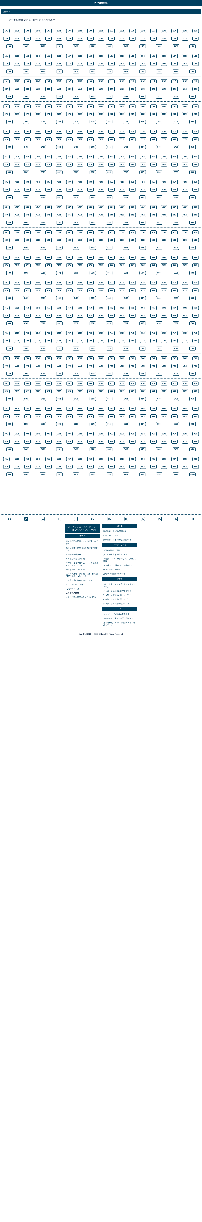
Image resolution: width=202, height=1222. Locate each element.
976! (69, 467)
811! (111, 383)
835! (164, 391)
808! (80, 383)
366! (164, 157)
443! (76, 197)
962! (122, 459)
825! (59, 391)
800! (192, 374)
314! (143, 132)
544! (93, 248)
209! (90, 81)
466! (164, 207)
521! (17, 240)
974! (48, 467)
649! (176, 298)
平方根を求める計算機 (75, 559)
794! (93, 374)
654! (38, 308)
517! (174, 232)
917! (174, 434)
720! (6, 341)
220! (6, 89)
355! (48, 157)
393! (76, 172)
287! (185, 114)
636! (174, 290)
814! (143, 383)
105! (48, 31)
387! (185, 164)
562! (122, 258)
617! (174, 283)
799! (176, 374)
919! (195, 434)
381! (122, 164)
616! (164, 283)
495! (109, 223)
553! (27, 258)
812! (122, 383)
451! (6, 207)
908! (80, 434)
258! (80, 106)
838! (195, 391)
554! (38, 258)
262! (122, 106)
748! (159, 348)
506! (59, 232)
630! (111, 290)
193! (76, 71)
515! (153, 232)
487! (185, 215)
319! (195, 132)
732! (132, 341)
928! (90, 442)
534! (153, 240)
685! (164, 316)
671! (17, 316)
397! (142, 172)
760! (101, 358)
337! (185, 139)
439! (9, 197)
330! (111, 139)
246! (126, 97)
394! (93, 172)
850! (192, 399)
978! (90, 467)
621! (17, 290)
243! (76, 97)
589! (9, 273)
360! (101, 157)
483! (143, 215)
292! (59, 122)
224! (48, 89)
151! (6, 56)
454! (38, 207)
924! (48, 442)
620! (6, 290)
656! (59, 308)
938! (195, 442)
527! (80, 240)
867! (174, 409)
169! (195, 56)
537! (185, 240)
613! (132, 283)
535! (164, 240)
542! (59, 248)
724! (48, 341)
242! (59, 97)
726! (69, 341)
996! (126, 474)
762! (122, 358)
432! (132, 190)
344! (93, 147)
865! (153, 409)
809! (90, 383)
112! (122, 31)
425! (59, 190)
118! (185, 31)
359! (90, 157)
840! (26, 399)
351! (6, 157)
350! (192, 147)
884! (153, 416)
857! (69, 409)
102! (17, 31)
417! (174, 182)
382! (132, 164)
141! (43, 46)
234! (153, 89)
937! (185, 442)
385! (164, 164)
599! (176, 273)
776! (69, 366)
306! (59, 132)
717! (174, 333)
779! (101, 366)
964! (143, 459)
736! (174, 341)
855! (48, 409)
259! (90, 106)
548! (159, 248)
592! (59, 273)
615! (153, 283)
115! (153, 31)
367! (174, 157)
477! (80, 215)
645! (109, 298)
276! (69, 114)
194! (93, 71)
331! (122, 139)
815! (153, 383)
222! (27, 89)
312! (122, 132)
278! (90, 114)
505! (48, 232)
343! (76, 147)
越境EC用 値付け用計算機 (114, 574)
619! (195, 283)
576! (69, 265)
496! (126, 223)
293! (76, 122)
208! (80, 81)
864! (143, 409)
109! (90, 31)
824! (48, 391)
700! (192, 323)
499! (176, 223)
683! (143, 316)
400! (192, 172)
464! (143, 207)
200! (192, 71)
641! (43, 298)
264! (143, 106)
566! (164, 258)
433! (143, 190)
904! (38, 434)
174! (48, 64)
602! (17, 283)
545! (109, 248)
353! (27, 157)
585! (164, 265)
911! (111, 434)
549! (176, 248)
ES (42, 519)
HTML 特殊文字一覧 (111, 570)
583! (143, 265)
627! (80, 290)
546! (126, 248)
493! (76, 223)
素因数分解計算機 (73, 554)
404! (38, 182)
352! (17, 157)
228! (90, 89)
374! (48, 164)
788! (195, 366)
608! (80, 283)
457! (69, 207)
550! (192, 248)
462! (122, 207)
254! (38, 106)
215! (153, 81)
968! (185, 459)
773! (38, 366)
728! (90, 341)
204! (38, 81)
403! (27, 182)
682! (132, 316)
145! (109, 46)
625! (59, 290)
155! (48, 56)
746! (126, 348)
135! (164, 39)
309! (90, 132)
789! (9, 374)
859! (90, 409)
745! (109, 348)
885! (164, 416)
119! (195, 31)
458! (80, 207)
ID (176, 519)
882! (132, 416)
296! (126, 122)
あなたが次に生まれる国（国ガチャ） (119, 618)
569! (195, 258)
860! (101, 409)
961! (111, 459)
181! (122, 64)
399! (176, 172)
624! (48, 290)
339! (9, 147)
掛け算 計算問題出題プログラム (117, 599)
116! (164, 31)
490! (26, 223)
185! (164, 64)
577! (80, 265)
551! (6, 258)
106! (59, 31)
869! (195, 409)
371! (17, 164)
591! (43, 273)
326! (69, 139)
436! (174, 190)
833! (143, 391)
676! (69, 316)
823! (38, 391)
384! (153, 164)
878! (90, 416)
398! (159, 172)
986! (174, 467)
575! (59, 265)
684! (153, 316)
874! (48, 416)
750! (192, 348)
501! (6, 232)
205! (48, 81)
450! (192, 197)
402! (17, 182)
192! (59, 71)
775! (59, 366)
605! (48, 283)
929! (101, 442)
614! (143, 283)
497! (142, 223)
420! (6, 190)
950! (192, 449)
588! (195, 265)
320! (6, 139)
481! (122, 215)
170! (6, 64)
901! (6, 434)
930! (111, 442)
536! (174, 240)
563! (132, 258)
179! (101, 64)
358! (80, 157)
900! (192, 424)
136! (174, 39)
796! (126, 374)
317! (174, 132)
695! (109, 323)
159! (90, 56)
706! (59, 333)
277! (80, 114)
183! (143, 64)
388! (195, 164)
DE (92, 519)
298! (159, 122)
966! (164, 459)
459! (90, 207)
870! (6, 416)
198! (159, 71)
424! (48, 190)
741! (43, 348)
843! (76, 399)
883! (143, 416)
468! (185, 207)
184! (153, 64)
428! (90, 190)
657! (69, 308)
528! (90, 240)
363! (132, 157)
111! (111, 31)
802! (17, 383)
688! (195, 316)
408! (80, 182)
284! (153, 114)
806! (59, 383)
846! (126, 399)
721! (17, 341)
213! (132, 81)
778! (90, 366)
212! (122, 81)
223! (38, 89)
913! (132, 434)
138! (195, 39)
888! (195, 416)
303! (27, 132)
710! (101, 333)
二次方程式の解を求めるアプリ (79, 580)
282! (132, 114)
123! (38, 39)
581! (122, 265)
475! (59, 215)
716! (164, 333)
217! (174, 81)
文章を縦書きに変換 (111, 550)
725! (59, 341)
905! (48, 434)
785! (164, 366)
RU (143, 519)
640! (26, 298)
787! (185, 366)
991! (43, 474)
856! (59, 409)
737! (185, 341)
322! (27, 139)
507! (69, 232)
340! (26, 147)
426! (69, 190)
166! (164, 56)
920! (6, 442)
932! (132, 442)
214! (143, 81)
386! (174, 164)
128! (90, 39)
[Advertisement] (41, 496)
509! (90, 232)
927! (80, 442)
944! (93, 449)
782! (132, 366)
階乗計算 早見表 (72, 589)
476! (69, 215)
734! (153, 341)
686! (174, 316)
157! (69, 56)
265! (153, 106)
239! (9, 97)
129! (101, 39)
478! (90, 215)
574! (48, 265)
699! (176, 323)
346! (126, 147)
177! (80, 64)
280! (111, 114)
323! (38, 139)
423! (38, 190)
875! (59, 416)
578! (90, 265)
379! (101, 164)
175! (59, 64)
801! (6, 383)
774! (48, 366)
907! (69, 434)
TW (109, 519)
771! (17, 366)
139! (9, 46)
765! (153, 358)
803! (27, 383)
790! (26, 374)
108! (80, 31)
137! (185, 39)
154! (38, 56)
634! (153, 290)
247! (142, 97)
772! (27, 366)
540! (26, 248)
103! (27, 31)
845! (109, 399)
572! (27, 265)
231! (122, 89)
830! (111, 391)
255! (48, 106)
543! (76, 248)
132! (132, 39)
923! (38, 442)
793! (76, 374)
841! (43, 399)
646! (126, 298)
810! (101, 383)
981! (122, 467)
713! (132, 333)
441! (43, 197)
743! (76, 348)
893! (76, 424)
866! (164, 409)
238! (195, 89)
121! (17, 39)
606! (59, 283)
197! (142, 71)
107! (69, 31)
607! (69, 283)
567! (174, 258)
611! (111, 283)
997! (142, 474)
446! (126, 197)
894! (93, 424)
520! (6, 240)
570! (6, 265)
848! (159, 399)
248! (159, 97)
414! (143, 182)
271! (17, 114)
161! (111, 56)
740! (26, 348)
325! (59, 139)
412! (122, 182)
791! (43, 374)
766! (164, 358)
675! (59, 316)
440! (26, 197)
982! (132, 467)
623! (38, 290)
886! (174, 416)
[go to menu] (199, 3)
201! (6, 81)
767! (174, 358)
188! (195, 64)
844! (93, 399)
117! (174, 31)
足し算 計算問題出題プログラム (117, 591)
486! (174, 215)
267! (174, 106)
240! (26, 97)
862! (122, 409)
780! (111, 366)
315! (153, 132)
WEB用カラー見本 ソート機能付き (117, 565)
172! (27, 64)
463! (132, 207)
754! (38, 358)
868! (185, 409)
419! (195, 182)
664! (143, 308)
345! (109, 147)
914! (143, 434)
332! (132, 139)
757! (69, 358)
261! (111, 106)
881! (122, 416)
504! (38, 232)
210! (101, 81)
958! (80, 459)
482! (132, 215)
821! (17, 391)
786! (174, 366)
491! (43, 223)
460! (101, 207)
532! (132, 240)
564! (143, 258)
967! (174, 459)
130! (111, 39)
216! (164, 81)
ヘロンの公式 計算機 (74, 585)
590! (26, 273)
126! (69, 39)
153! (27, 56)
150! (192, 46)
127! (80, 39)
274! (48, 114)
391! (43, 172)
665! (153, 308)
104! (38, 31)
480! (111, 215)
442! (59, 197)
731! (122, 341)
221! (17, 89)
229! (101, 89)
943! (76, 449)
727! (80, 341)
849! (176, 399)
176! (69, 64)
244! (93, 97)
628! (90, 290)
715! (153, 333)
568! (185, 258)
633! (143, 290)
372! (27, 164)
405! (48, 182)
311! (111, 132)
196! (126, 71)
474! (48, 215)
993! (76, 474)
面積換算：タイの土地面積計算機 (117, 540)
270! (6, 114)
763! (132, 358)
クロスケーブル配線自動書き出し (117, 614)
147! (142, 46)
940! (26, 449)
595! (109, 273)
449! (176, 197)
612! (122, 283)
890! (26, 424)
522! (27, 240)
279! (101, 114)
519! (195, 232)
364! (143, 157)
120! (6, 39)
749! (176, 348)
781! (122, 366)
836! (174, 391)
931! (122, 442)
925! (59, 442)
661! (111, 308)
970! (6, 467)
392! (59, 172)
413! (132, 182)
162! (122, 56)
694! (93, 323)
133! (143, 39)
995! (109, 474)
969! (195, 459)
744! (93, 348)
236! (174, 89)
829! (101, 391)
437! (185, 190)
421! (17, 190)
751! (6, 358)
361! (111, 157)
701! (6, 333)
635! (164, 290)
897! (142, 424)
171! (17, 64)
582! (132, 265)
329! (101, 139)
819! (195, 383)
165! (153, 56)
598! (159, 273)
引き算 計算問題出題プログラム (117, 595)
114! (143, 31)
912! (122, 434)
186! (174, 64)
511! (111, 232)
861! (111, 409)
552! (17, 258)
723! (38, 341)
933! (143, 442)
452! (17, 207)
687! (185, 316)
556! (59, 258)
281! (122, 114)
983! (143, 467)
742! (59, 348)
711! (111, 333)
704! (38, 333)
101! (6, 31)
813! (132, 383)
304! (38, 132)
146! (126, 46)
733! (143, 341)
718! (185, 333)
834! (153, 391)
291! (43, 122)
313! (132, 132)
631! (122, 290)
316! (164, 132)
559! (90, 258)
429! (101, 190)
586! (174, 265)
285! (164, 114)
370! (6, 164)
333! (143, 139)
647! (142, 298)
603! (27, 283)
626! (69, 290)
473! (38, 215)
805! (48, 383)
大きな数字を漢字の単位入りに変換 (81, 597)
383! (143, 164)
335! (164, 139)
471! (17, 215)
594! (93, 273)
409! (90, 182)
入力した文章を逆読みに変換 (115, 554)
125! (59, 39)
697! (142, 323)
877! (80, 416)
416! (164, 182)
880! (111, 416)
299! (176, 122)
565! (153, 258)
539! (9, 248)
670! (6, 316)
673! (38, 316)
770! (6, 366)
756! (59, 358)
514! (143, 232)
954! (38, 459)
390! (26, 172)
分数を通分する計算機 (75, 570)
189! (9, 71)
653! (27, 308)
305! (48, 132)
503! (27, 232)
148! (159, 46)
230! (111, 89)
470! (6, 215)
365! (153, 157)
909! (90, 434)
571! (17, 265)
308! (80, 132)
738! (195, 341)
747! (142, 348)
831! (122, 391)
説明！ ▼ (7, 12)
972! (27, 467)
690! (26, 323)
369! (195, 157)
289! (9, 122)
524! (48, 240)
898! (159, 424)
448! (159, 197)
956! (59, 459)
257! (69, 106)
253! (27, 106)
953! (27, 459)
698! (159, 323)
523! (38, 240)
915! (153, 434)
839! (9, 399)
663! (132, 308)
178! (90, 64)
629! (101, 290)
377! (80, 164)
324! (48, 139)
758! (80, 358)
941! (43, 449)
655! (48, 308)
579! (101, 265)
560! (101, 258)
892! (59, 424)
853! (27, 409)
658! (80, 308)
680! (111, 316)
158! (80, 56)
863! (132, 409)
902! (17, 434)
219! (195, 81)
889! (9, 424)
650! (192, 298)
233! (143, 89)
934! (153, 442)
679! (101, 316)
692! (59, 323)
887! (185, 416)
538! (195, 240)
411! (111, 182)
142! (59, 46)
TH (126, 519)
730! (111, 341)
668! (185, 308)
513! (132, 232)
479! (101, 215)
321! (17, 139)
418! (185, 182)
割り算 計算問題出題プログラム (117, 604)
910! (101, 434)
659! (90, 308)
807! (69, 383)
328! (90, 139)
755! (48, 358)
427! (80, 190)
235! (164, 89)
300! (192, 122)
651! (6, 308)
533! (143, 240)
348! (159, 147)
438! (195, 190)
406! (59, 182)
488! (195, 215)
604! (38, 283)
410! (101, 182)
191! (43, 71)
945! (109, 449)
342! (59, 147)
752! (17, 358)
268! (185, 106)
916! (164, 434)
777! (80, 366)
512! (122, 232)
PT (59, 519)
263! (132, 106)
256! (59, 106)
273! (38, 114)
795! (109, 374)
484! (153, 215)
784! (153, 366)
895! (109, 424)
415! (153, 182)
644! (93, 298)
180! (111, 64)
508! (80, 232)
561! (111, 258)
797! (142, 374)
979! (101, 467)
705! (48, 333)
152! (17, 56)
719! (195, 333)
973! (38, 467)
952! (17, 459)
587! (185, 265)
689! (9, 323)
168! (185, 56)
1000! (192, 474)
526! (69, 240)
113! (132, 31)
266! (164, 106)
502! (17, 232)
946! (126, 449)
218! (185, 81)
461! (111, 207)
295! (109, 122)
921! (17, 442)
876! (69, 416)
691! (43, 323)
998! (159, 474)
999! (176, 474)
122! (27, 39)
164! (143, 56)
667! (174, 308)
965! (153, 459)
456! (59, 207)
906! (59, 434)
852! (17, 409)
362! (122, 157)
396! (126, 172)
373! (38, 164)
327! (80, 139)
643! (76, 298)
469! (195, 207)
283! (143, 114)
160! (101, 56)
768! (185, 358)
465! (153, 207)
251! (6, 106)
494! (93, 223)
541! (43, 248)
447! (142, 197)
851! (6, 409)
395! (109, 172)
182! (132, 64)
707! (69, 333)
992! (59, 474)
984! (153, 467)
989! (9, 474)
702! (17, 333)
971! (17, 467)
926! (69, 442)
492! (59, 223)
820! (6, 391)
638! (195, 290)
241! (43, 97)
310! (101, 132)
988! (195, 467)
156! (59, 56)
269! (195, 106)
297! (142, 122)
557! (69, 258)
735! (164, 341)
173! (38, 64)
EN (9, 519)
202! (17, 81)
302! (17, 132)
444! (93, 197)
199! (176, 71)
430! (111, 190)
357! (69, 157)
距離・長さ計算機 (110, 535)
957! (69, 459)
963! (132, 459)
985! (164, 467)
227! (80, 89)
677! (80, 316)
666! (164, 308)
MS (159, 519)
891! (43, 424)
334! (153, 139)
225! (59, 89)
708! (80, 333)
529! (101, 240)
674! (48, 316)
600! (192, 273)
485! (164, 215)
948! (159, 449)
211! (111, 81)
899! (176, 424)
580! (111, 265)
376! (69, 164)
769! (195, 358)
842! (59, 399)
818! (185, 383)
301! (6, 132)
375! (59, 164)
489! (9, 223)
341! (43, 147)
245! (109, 97)
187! (185, 64)
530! (111, 240)
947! (142, 449)
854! (38, 409)
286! (174, 114)
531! (122, 240)
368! (185, 157)
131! (122, 39)
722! (27, 341)
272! (27, 114)
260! (101, 106)
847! (142, 399)
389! (9, 172)
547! (142, 248)
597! (142, 273)
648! (159, 298)
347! (142, 147)
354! (38, 157)
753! (27, 358)
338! (195, 139)
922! (27, 442)
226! (69, 89)
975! (59, 467)
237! (185, 89)
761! (111, 358)
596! (126, 273)
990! (26, 474)
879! (101, 416)
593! (76, 273)
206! (59, 81)
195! (109, 71)
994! (93, 474)
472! (27, 215)
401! (6, 182)
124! (48, 39)
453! (27, 207)
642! (59, 298)
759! (90, 358)
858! (80, 409)
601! (6, 283)
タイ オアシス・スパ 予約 (81, 528)
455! (48, 207)
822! (27, 391)
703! (27, 333)
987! (185, 467)
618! (185, 283)
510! (101, 232)
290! (26, 122)
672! (27, 316)
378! (90, 164)
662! (122, 308)
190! (26, 71)
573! (38, 265)
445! (109, 197)
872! (27, 416)
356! (59, 157)
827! (80, 391)
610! (101, 283)
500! (192, 223)
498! (159, 223)
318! (185, 132)
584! (153, 265)
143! (76, 46)
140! (26, 46)
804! (38, 383)
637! (185, 290)
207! (69, 81)
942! (59, 449)
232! (132, 89)
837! (185, 391)
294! (93, 122)
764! (143, 358)
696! (126, 323)
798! (159, 374)
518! (185, 232)
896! (126, 424)
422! (27, 190)
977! (80, 467)
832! (132, 391)
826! (69, 391)
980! (111, 467)
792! (59, 374)
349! (176, 147)
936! (174, 442)
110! (101, 31)
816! (164, 383)
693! (76, 323)
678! (90, 316)
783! (143, 366)
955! (48, 459)
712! (122, 333)
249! (176, 97)
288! (195, 114)
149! (176, 46)
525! (59, 240)
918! (185, 434)
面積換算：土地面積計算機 (114, 531)
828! (90, 391)
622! (27, 290)
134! (153, 39)
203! (27, 81)
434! (153, 190)
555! (48, 258)
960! (101, 459)
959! (90, 459)
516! (164, 232)
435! (164, 190)
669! (195, 308)
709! (90, 333)
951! (6, 459)
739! (9, 348)
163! (132, 56)
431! (122, 190)
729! (101, 341)
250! (192, 97)
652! (17, 308)
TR (192, 519)
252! (17, 106)
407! (69, 182)
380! (111, 164)
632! (132, 290)
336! (174, 139)
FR (76, 519)
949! (176, 449)
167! (174, 56)
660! (101, 308)
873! (38, 416)
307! (69, 132)
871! (17, 416)
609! (90, 283)
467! (174, 207)
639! (9, 298)
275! (59, 114)
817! (174, 383)
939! (9, 449)
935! (164, 442)
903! (27, 434)
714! (143, 333)
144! (93, 46)
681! (122, 316)
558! (80, 258)
